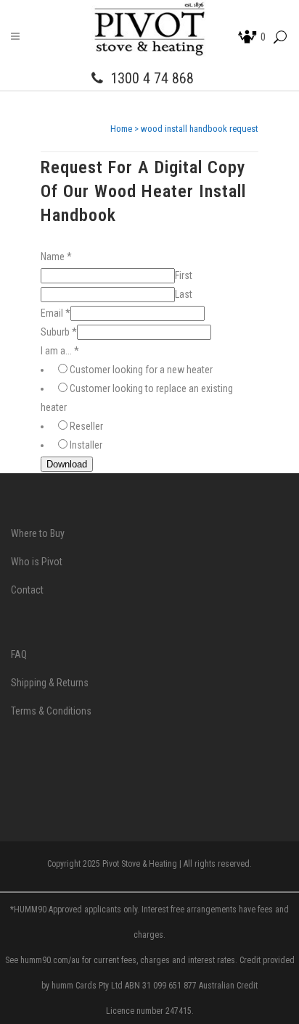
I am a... (60, 351)
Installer (86, 445)
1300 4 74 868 (152, 78)
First (183, 275)
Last (183, 294)
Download (66, 464)
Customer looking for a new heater (141, 369)
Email (55, 313)
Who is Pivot (36, 561)
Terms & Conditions (51, 711)
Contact (27, 590)
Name (56, 256)
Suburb (59, 332)
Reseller (86, 426)
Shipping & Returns (50, 682)
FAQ (19, 654)
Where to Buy (38, 533)
